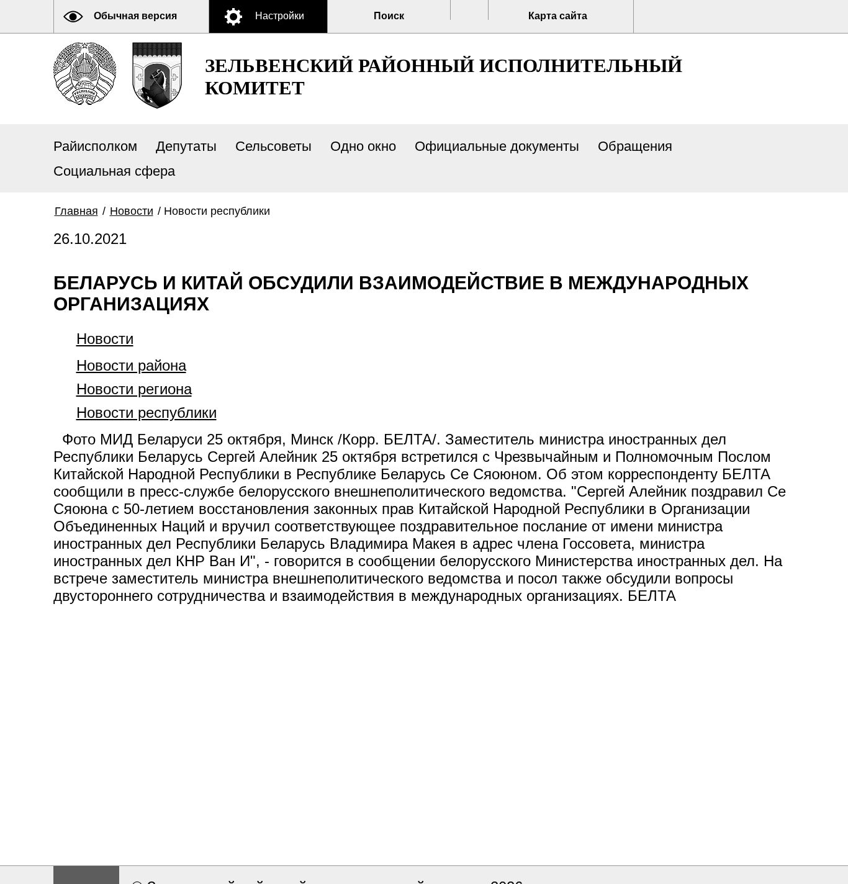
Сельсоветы (273, 146)
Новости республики (146, 412)
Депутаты (186, 146)
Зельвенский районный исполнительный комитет (443, 77)
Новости (131, 211)
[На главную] (84, 73)
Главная (76, 211)
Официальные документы (497, 146)
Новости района (131, 365)
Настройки (279, 16)
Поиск (389, 16)
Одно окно (363, 146)
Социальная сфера (114, 171)
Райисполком (95, 146)
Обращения (635, 146)
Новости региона (134, 389)
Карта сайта (557, 16)
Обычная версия (135, 16)
